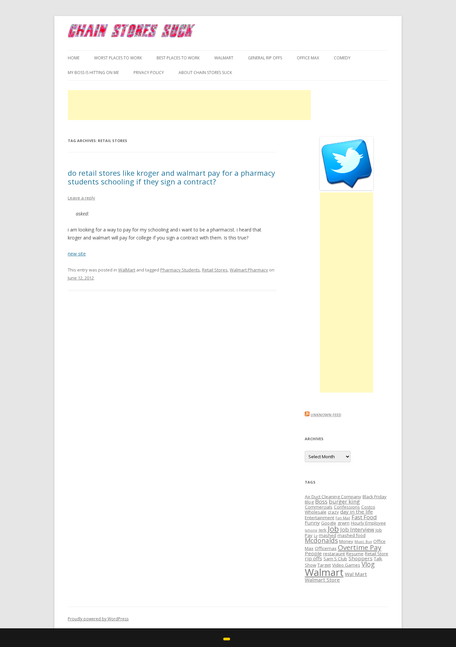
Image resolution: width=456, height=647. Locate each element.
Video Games (346, 565)
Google (328, 523)
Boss (321, 501)
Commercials (318, 507)
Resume (355, 554)
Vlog (368, 564)
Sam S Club (335, 559)
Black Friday (375, 497)
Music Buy (363, 541)
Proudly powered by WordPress (98, 619)
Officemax (325, 548)
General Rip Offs (265, 58)
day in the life (356, 511)
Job (333, 529)
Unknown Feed (325, 414)
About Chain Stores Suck (205, 72)
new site (77, 253)
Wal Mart (356, 574)
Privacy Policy (149, 72)
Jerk (322, 530)
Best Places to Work (178, 58)
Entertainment (319, 518)
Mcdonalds (321, 540)
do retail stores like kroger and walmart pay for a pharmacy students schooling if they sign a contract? (171, 177)
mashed (327, 535)
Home (73, 58)
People (313, 553)
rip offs (313, 558)
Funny (312, 522)
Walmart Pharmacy (249, 270)
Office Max (308, 58)
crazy (333, 512)
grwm (343, 523)
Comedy (342, 58)
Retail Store (376, 554)
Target (324, 565)
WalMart (223, 58)
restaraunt (334, 554)
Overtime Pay (359, 547)
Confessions (347, 507)
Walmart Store (322, 579)
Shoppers (361, 558)
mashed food (351, 535)
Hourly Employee (368, 523)
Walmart (324, 572)
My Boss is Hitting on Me (93, 72)
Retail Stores (215, 270)
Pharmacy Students (180, 270)
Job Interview (357, 529)
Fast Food (364, 517)
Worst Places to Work (118, 58)
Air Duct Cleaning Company (333, 497)
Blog (309, 502)
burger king (344, 501)
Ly (315, 535)
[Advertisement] (189, 105)
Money (346, 541)
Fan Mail (342, 518)
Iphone (311, 530)
